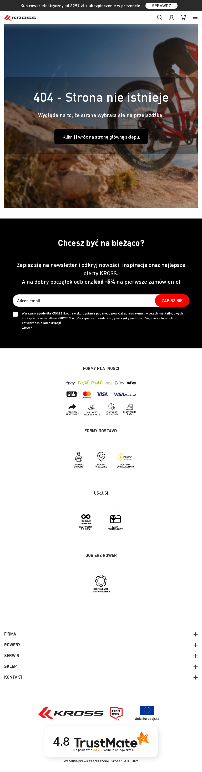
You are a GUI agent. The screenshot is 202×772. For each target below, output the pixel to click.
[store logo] (20, 18)
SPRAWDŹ (161, 5)
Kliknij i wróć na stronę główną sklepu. (101, 137)
